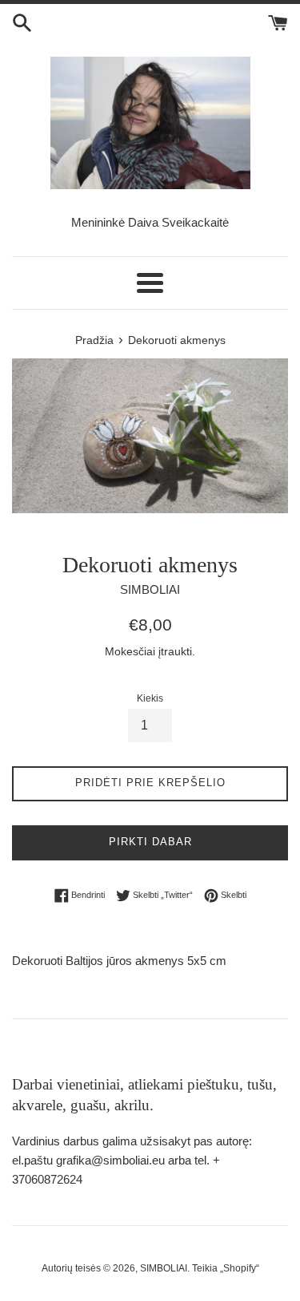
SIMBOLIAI (163, 1268)
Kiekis (150, 698)
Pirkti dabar (150, 842)
